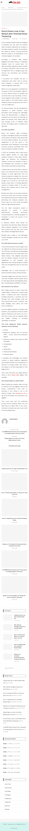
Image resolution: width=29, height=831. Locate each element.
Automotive (11, 7)
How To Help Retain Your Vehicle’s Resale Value (14, 519)
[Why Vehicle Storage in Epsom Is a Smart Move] (7, 627)
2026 (4, 743)
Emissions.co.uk (20, 393)
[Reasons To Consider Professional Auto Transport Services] (14, 533)
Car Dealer (8, 791)
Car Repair (8, 795)
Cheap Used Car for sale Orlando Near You (14, 468)
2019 (4, 772)
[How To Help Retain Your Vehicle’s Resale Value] (14, 507)
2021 (4, 764)
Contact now (14, 828)
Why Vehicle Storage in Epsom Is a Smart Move (19, 626)
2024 (4, 752)
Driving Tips (8, 798)
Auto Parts (8, 784)
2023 (4, 756)
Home (3, 7)
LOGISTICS (8, 802)
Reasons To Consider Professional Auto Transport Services (14, 545)
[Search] (27, 2)
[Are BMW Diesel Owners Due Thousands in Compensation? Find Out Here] (14, 559)
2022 (4, 760)
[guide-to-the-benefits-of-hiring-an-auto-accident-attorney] (14, 584)
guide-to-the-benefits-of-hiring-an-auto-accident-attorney (14, 596)
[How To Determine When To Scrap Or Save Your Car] (14, 481)
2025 (4, 748)
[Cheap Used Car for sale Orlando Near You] (14, 457)
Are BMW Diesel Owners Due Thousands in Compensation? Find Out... (14, 570)
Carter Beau (6, 38)
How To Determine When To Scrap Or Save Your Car (14, 493)
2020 (5, 768)
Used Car (7, 806)
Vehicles (7, 809)
